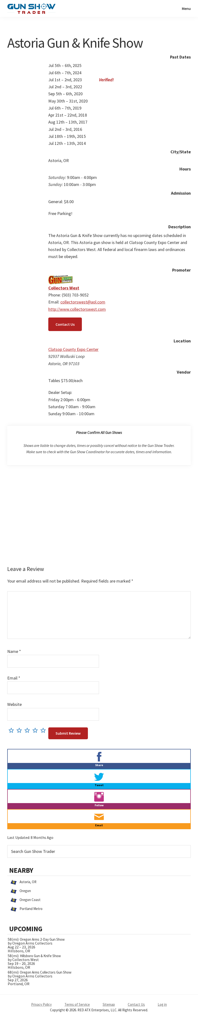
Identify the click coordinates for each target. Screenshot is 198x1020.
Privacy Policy (41, 1004)
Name (14, 651)
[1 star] (12, 730)
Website (14, 704)
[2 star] (20, 730)
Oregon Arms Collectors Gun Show (45, 972)
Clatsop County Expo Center (73, 349)
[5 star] (44, 730)
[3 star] (28, 730)
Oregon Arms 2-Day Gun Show (42, 939)
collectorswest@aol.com (82, 302)
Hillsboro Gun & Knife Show (40, 955)
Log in (162, 1004)
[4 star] (36, 730)
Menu (186, 8)
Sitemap (109, 1004)
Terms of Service (77, 1004)
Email (13, 678)
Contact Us (65, 324)
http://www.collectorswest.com (77, 309)
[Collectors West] (60, 278)
